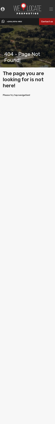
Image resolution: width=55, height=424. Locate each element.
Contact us (47, 21)
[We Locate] (27, 14)
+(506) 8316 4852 (14, 22)
